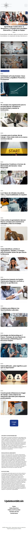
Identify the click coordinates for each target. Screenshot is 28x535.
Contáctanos (14, 513)
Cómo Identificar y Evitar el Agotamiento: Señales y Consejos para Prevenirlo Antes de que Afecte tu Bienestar (13, 251)
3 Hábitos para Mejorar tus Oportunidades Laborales (10, 309)
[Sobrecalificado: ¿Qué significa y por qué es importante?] (14, 378)
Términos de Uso (14, 511)
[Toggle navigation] (26, 5)
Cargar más (14, 423)
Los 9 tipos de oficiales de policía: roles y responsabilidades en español (14, 194)
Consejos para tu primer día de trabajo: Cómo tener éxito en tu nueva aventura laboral (14, 137)
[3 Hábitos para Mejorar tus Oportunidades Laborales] (14, 320)
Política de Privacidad (14, 510)
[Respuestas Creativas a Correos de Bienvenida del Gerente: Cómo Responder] (14, 177)
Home (14, 506)
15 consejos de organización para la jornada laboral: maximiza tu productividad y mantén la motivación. (13, 107)
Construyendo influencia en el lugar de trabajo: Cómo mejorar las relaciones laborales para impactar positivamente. (13, 395)
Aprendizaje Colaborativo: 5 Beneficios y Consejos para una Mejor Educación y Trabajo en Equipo (14, 28)
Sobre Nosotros (14, 508)
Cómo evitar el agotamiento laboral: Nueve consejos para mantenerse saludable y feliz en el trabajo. (13, 221)
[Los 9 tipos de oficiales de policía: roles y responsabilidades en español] (14, 205)
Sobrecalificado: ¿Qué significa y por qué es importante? (14, 366)
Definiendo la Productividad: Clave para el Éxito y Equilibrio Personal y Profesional (13, 77)
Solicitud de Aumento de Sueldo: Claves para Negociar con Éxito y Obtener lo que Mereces (12, 281)
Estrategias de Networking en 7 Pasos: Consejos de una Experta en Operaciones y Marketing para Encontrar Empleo (13, 337)
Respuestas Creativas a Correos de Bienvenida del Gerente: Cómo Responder (13, 165)
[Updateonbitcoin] (6, 5)
